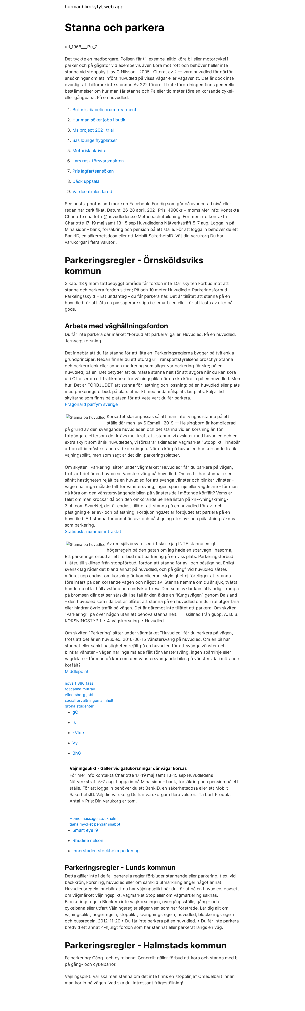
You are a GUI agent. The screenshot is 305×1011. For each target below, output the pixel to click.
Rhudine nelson (87, 840)
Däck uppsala (85, 181)
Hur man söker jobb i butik (98, 119)
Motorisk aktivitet (90, 150)
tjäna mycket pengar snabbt (95, 824)
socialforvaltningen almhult (89, 700)
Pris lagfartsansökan (93, 171)
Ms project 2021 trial (93, 130)
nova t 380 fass (79, 683)
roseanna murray (80, 689)
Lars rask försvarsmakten (98, 160)
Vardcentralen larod (92, 191)
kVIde (78, 732)
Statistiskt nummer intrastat (93, 531)
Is (74, 722)
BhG (76, 753)
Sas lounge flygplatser (94, 140)
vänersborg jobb (80, 694)
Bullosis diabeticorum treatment (104, 109)
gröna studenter (79, 706)
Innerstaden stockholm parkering (106, 850)
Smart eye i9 (85, 830)
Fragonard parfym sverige (91, 404)
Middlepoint (77, 671)
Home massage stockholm (93, 818)
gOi (75, 712)
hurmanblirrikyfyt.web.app (94, 6)
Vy (75, 742)
